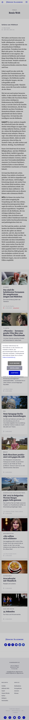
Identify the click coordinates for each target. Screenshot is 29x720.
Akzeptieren (14, 373)
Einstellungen (14, 368)
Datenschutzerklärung (9, 357)
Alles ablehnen (14, 363)
